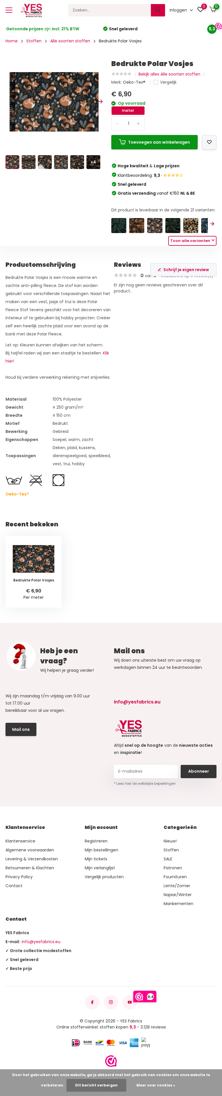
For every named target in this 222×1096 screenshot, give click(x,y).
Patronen (173, 868)
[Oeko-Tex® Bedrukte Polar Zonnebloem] (190, 225)
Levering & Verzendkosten (31, 859)
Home (11, 41)
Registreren (96, 841)
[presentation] (7, 102)
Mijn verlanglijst (100, 868)
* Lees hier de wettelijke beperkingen (145, 783)
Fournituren (175, 877)
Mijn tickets (96, 859)
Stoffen (34, 41)
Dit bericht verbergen (96, 1085)
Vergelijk (168, 82)
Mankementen (178, 904)
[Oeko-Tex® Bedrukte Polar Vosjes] (154, 225)
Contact (14, 886)
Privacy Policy (19, 877)
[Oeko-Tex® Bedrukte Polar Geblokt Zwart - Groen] (172, 225)
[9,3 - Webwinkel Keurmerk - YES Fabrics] (111, 1061)
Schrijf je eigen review (186, 270)
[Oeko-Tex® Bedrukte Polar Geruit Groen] (118, 225)
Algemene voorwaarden (29, 850)
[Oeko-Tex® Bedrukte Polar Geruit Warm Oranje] (136, 225)
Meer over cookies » (155, 1085)
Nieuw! (170, 841)
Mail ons (21, 729)
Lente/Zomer (177, 886)
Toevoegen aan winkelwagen (159, 142)
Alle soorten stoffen (70, 41)
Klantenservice (20, 841)
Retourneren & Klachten (29, 868)
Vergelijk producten (104, 877)
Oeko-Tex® (135, 82)
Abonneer (198, 771)
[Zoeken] (158, 10)
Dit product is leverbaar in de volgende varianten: (163, 210)
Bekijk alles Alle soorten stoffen (169, 74)
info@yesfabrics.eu (137, 702)
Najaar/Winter (178, 895)
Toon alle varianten (190, 240)
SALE (168, 859)
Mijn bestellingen (101, 850)
